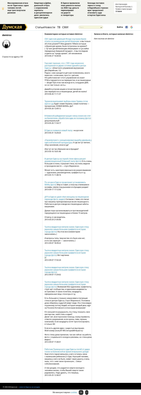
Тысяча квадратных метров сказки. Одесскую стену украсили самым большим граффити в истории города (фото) (67, 229)
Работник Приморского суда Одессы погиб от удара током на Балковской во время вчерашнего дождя (67, 350)
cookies (74, 392)
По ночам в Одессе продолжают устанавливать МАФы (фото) (65, 183)
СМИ (65, 27)
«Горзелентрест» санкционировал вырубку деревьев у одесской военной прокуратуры (68, 141)
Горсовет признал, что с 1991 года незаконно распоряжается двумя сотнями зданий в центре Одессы (65, 65)
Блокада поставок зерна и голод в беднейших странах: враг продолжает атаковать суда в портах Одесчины (98, 9)
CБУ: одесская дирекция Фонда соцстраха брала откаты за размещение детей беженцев (65, 40)
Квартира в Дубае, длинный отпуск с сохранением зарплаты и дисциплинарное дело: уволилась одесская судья (43, 10)
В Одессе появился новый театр (59, 130)
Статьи (39, 27)
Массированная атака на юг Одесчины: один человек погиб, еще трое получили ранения (18, 8)
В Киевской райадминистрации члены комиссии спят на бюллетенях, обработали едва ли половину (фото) (68, 117)
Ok (81, 392)
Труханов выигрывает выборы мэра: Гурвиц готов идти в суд (66, 102)
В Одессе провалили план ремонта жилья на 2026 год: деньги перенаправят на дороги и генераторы (70, 9)
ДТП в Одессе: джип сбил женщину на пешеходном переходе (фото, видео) (67, 198)
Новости (49, 27)
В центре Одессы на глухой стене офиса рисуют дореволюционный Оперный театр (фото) (65, 159)
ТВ (58, 27)
